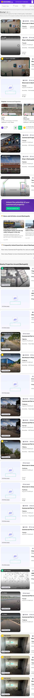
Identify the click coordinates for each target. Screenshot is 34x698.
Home (1, 9)
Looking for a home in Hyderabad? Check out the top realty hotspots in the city (13, 230)
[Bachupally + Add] (32, 1)
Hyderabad (6, 9)
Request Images (10, 92)
